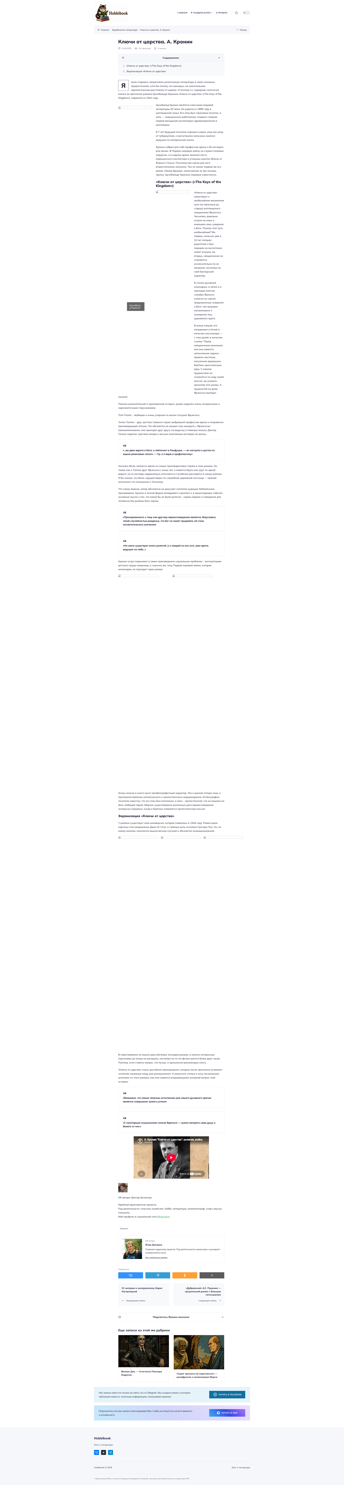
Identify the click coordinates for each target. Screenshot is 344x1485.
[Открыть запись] (143, 1358)
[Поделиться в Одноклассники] (184, 1275)
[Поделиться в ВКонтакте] (130, 1275)
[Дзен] (103, 1452)
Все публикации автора (156, 1257)
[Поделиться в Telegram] (157, 1275)
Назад (243, 29)
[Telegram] (110, 1452)
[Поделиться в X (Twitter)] (212, 1275)
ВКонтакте (163, 1216)
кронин (124, 1228)
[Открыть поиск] (236, 12)
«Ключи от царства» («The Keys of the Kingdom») (153, 65)
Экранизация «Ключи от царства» (146, 71)
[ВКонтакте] (96, 1452)
